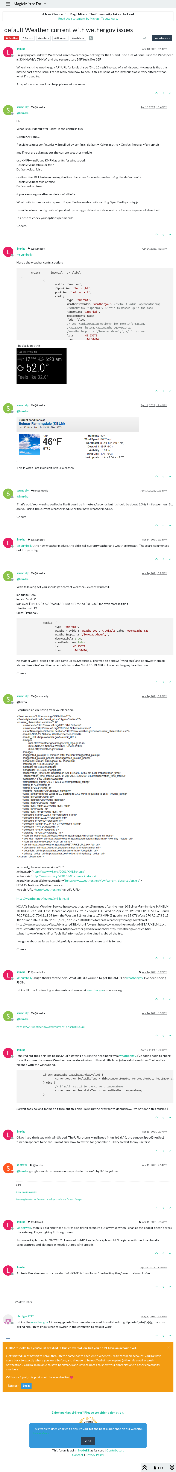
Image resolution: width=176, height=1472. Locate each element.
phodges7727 (25, 1316)
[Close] (168, 1348)
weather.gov (134, 978)
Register (13, 1385)
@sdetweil (36, 1221)
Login (26, 1385)
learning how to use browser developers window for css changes (49, 1199)
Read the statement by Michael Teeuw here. (88, 18)
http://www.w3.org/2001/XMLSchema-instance (64, 876)
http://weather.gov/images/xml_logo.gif (43, 898)
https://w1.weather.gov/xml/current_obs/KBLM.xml (51, 1027)
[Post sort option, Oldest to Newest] (145, 38)
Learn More (41, 1433)
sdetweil (22, 1165)
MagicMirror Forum (30, 3)
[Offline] (10, 1319)
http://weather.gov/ (48, 889)
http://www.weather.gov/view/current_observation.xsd (102, 880)
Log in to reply (162, 38)
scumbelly (23, 107)
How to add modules (26, 1192)
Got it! (88, 1441)
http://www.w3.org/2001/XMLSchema (58, 871)
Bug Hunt (13, 38)
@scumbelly (37, 248)
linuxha (21, 48)
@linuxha (39, 107)
